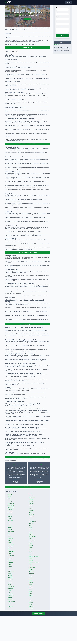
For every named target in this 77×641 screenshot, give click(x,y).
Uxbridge (31, 608)
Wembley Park (32, 567)
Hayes (30, 599)
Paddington (31, 506)
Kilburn (30, 532)
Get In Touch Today (27, 47)
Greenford (31, 584)
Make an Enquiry (38, 613)
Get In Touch (62, 42)
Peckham (10, 547)
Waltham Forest (11, 595)
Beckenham (10, 534)
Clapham (10, 582)
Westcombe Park (11, 507)
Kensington (31, 516)
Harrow (30, 586)
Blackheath (10, 509)
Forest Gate (10, 538)
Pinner (30, 600)
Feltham (30, 597)
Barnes (30, 541)
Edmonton (31, 519)
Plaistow (9, 522)
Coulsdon (31, 534)
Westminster (10, 579)
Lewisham (10, 512)
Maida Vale (31, 523)
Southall (30, 589)
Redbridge (10, 553)
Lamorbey (10, 494)
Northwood (31, 606)
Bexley (9, 500)
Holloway (10, 604)
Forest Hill (10, 540)
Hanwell (30, 576)
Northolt (30, 593)
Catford (9, 518)
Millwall (9, 523)
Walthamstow (10, 577)
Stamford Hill (10, 593)
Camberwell (10, 562)
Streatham (10, 581)
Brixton (9, 569)
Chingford (31, 501)
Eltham (9, 498)
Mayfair (9, 603)
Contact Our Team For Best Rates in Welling (27, 252)
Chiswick (31, 547)
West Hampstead (32, 536)
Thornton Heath (11, 586)
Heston (30, 591)
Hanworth (31, 595)
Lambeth (10, 573)
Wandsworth (31, 510)
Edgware (31, 578)
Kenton (30, 580)
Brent (30, 549)
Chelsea (30, 494)
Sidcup (9, 496)
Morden (30, 525)
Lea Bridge (10, 575)
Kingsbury (31, 558)
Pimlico (9, 590)
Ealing (30, 575)
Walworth (10, 560)
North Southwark (11, 571)
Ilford (9, 533)
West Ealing (31, 573)
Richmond (31, 554)
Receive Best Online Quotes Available (27, 143)
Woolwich (10, 501)
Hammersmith (32, 540)
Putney (30, 530)
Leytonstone (10, 558)
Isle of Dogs (10, 520)
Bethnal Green (11, 555)
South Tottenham (11, 601)
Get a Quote (27, 18)
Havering (10, 597)
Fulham (30, 527)
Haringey (31, 508)
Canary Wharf (11, 531)
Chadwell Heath (11, 551)
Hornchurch (10, 557)
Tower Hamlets (11, 544)
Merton (30, 512)
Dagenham (10, 525)
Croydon (9, 592)
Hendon (30, 551)
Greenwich (10, 511)
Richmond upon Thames (34, 556)
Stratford (9, 542)
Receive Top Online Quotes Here (27, 324)
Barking (9, 514)
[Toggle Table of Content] (16, 51)
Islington (9, 584)
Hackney (10, 568)
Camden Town (32, 495)
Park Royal (31, 552)
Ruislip (30, 604)
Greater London (11, 505)
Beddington (10, 606)
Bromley (9, 536)
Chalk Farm (31, 503)
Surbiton (30, 564)
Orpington (10, 527)
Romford (9, 564)
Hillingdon (31, 602)
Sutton (30, 538)
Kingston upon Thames (33, 562)
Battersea (31, 499)
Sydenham (10, 546)
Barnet (30, 565)
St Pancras (10, 599)
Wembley (31, 569)
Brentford (31, 560)
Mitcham (30, 505)
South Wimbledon (32, 521)
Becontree (10, 529)
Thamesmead (11, 503)
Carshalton (31, 518)
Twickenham (31, 571)
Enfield (30, 543)
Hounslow (31, 582)
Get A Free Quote (27, 486)
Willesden (31, 545)
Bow (9, 549)
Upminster (10, 566)
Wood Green (31, 514)
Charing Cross (11, 588)
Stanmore (31, 587)
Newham (10, 516)
